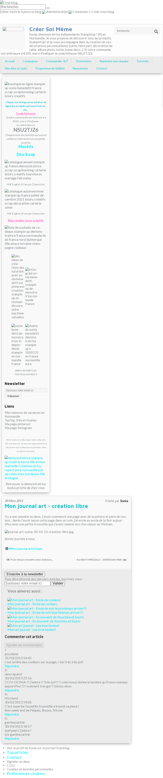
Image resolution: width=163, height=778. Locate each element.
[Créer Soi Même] (13, 37)
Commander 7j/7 (57, 61)
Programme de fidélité (50, 68)
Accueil (10, 61)
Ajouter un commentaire (24, 645)
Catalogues (30, 61)
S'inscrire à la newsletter (24, 574)
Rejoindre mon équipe (114, 61)
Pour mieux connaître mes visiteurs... (31, 559)
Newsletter (80, 68)
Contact (101, 68)
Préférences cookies (26, 773)
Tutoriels (142, 61)
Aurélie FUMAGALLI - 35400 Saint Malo (99, 559)
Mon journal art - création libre (46, 506)
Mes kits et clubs (16, 68)
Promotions (83, 61)
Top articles (17, 752)
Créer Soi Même (50, 29)
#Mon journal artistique (25, 548)
